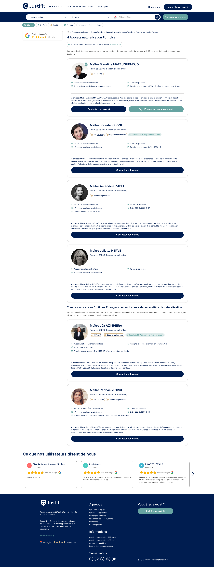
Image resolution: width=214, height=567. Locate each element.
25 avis (100, 135)
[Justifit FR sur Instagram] (108, 559)
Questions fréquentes (98, 513)
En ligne (70, 25)
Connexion (154, 7)
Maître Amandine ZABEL (107, 186)
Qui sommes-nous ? (97, 510)
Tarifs (42, 25)
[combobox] (47, 17)
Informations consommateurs (101, 546)
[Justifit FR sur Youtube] (114, 559)
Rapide (56, 25)
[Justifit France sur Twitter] (103, 559)
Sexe (99, 25)
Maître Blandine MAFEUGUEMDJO (114, 64)
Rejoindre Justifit (155, 511)
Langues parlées (85, 25)
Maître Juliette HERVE (105, 250)
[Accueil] (69, 32)
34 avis (100, 399)
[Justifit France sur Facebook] (91, 559)
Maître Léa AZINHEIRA (106, 325)
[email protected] (47, 535)
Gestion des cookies (97, 543)
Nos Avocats (56, 6)
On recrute (93, 522)
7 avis (98, 335)
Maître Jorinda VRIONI (106, 125)
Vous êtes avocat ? (178, 7)
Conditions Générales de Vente (101, 540)
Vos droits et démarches (80, 6)
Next (194, 474)
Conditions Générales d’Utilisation (102, 537)
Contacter (99, 109)
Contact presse (95, 525)
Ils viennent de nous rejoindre (101, 519)
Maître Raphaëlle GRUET (107, 390)
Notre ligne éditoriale (97, 516)
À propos (103, 6)
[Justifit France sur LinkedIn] (97, 559)
